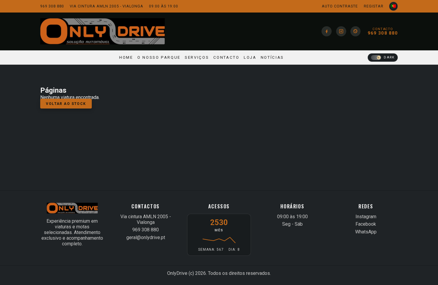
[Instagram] (341, 31)
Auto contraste (340, 6)
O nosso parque (159, 57)
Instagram (365, 216)
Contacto (226, 57)
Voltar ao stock (66, 103)
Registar (373, 6)
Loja (250, 57)
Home (126, 57)
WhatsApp (366, 232)
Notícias (272, 57)
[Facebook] (326, 31)
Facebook (365, 224)
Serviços (197, 57)
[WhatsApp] (355, 31)
